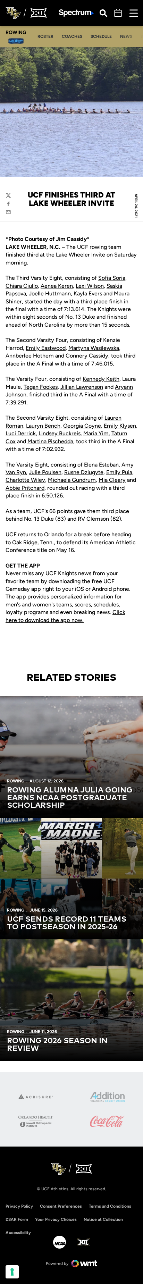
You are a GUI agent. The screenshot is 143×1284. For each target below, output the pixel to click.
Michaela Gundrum (72, 480)
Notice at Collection (103, 1219)
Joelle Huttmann (50, 293)
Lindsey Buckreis (60, 433)
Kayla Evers (88, 293)
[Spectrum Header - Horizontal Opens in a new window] (76, 13)
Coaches (73, 36)
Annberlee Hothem (30, 355)
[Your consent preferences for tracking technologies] (12, 1271)
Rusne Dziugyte (83, 472)
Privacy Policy (19, 1206)
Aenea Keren (57, 286)
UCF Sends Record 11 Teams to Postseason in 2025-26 (66, 923)
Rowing (15, 781)
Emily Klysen (120, 425)
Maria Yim (96, 433)
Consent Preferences (61, 1206)
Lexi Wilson (90, 286)
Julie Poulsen (45, 472)
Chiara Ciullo (22, 286)
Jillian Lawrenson (81, 387)
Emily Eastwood (46, 348)
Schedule (101, 36)
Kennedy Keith (101, 379)
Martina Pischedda (50, 441)
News (126, 36)
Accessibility (18, 1232)
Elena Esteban (101, 464)
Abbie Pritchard (25, 488)
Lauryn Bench (43, 425)
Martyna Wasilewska (93, 348)
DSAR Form (17, 1219)
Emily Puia (119, 472)
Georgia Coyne (82, 425)
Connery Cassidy (87, 355)
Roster (47, 36)
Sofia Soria (111, 278)
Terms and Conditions (110, 1206)
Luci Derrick (21, 433)
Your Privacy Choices (56, 1219)
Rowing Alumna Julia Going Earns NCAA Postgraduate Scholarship (70, 798)
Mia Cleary (112, 480)
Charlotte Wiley (25, 480)
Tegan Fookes (41, 387)
